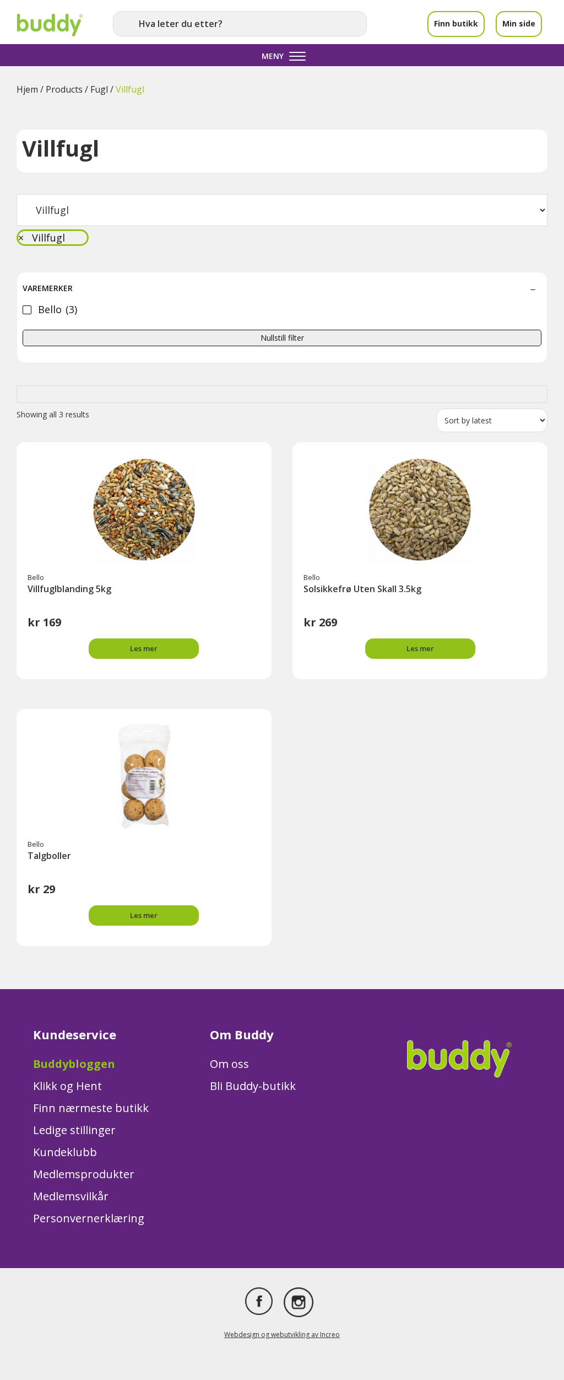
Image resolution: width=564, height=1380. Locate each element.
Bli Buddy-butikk (253, 1085)
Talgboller (49, 856)
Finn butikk (456, 23)
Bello (36, 577)
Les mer (144, 648)
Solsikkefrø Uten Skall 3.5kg (362, 589)
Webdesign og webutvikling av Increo (282, 1334)
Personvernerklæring (88, 1218)
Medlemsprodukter (83, 1174)
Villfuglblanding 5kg (69, 589)
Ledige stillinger (74, 1130)
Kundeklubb (65, 1152)
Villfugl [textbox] (41, 237)
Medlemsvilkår (71, 1196)
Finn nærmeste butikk (91, 1107)
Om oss (229, 1063)
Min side (518, 23)
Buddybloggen (74, 1063)
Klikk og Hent (67, 1085)
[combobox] (53, 237)
